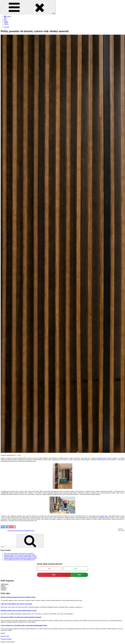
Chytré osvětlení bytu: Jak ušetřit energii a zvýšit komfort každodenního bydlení (24, 625)
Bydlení (8, 16)
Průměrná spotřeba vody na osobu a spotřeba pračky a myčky (20, 556)
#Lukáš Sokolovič (12, 530)
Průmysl (3, 589)
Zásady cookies (5, 636)
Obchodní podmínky (6, 639)
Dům (5, 18)
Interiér (6, 22)
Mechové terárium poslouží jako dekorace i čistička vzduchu (20, 558)
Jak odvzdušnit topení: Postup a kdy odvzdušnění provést (19, 559)
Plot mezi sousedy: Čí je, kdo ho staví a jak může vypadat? (20, 555)
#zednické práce (30, 530)
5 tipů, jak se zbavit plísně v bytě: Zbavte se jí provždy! (19, 553)
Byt (5, 19)
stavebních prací (102, 458)
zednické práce (104, 516)
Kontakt (3, 633)
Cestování (3, 588)
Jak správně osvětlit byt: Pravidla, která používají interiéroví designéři (21, 617)
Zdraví (3, 586)
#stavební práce (21, 530)
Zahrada (6, 24)
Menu (53, 13)
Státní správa (4, 584)
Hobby (6, 21)
